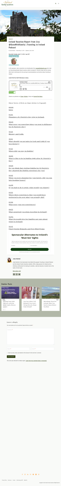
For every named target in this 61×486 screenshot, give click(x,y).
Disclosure (10, 480)
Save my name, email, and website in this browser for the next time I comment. (24, 352)
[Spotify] (33, 474)
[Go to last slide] (4, 298)
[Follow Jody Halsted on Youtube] (19, 274)
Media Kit (25, 480)
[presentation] (10, 293)
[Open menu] (58, 3)
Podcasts (11, 39)
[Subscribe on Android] (30, 92)
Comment (10, 329)
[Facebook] (22, 474)
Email (34, 349)
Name (9, 349)
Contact (14, 480)
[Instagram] (25, 474)
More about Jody (17, 271)
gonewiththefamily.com (41, 68)
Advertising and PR (19, 480)
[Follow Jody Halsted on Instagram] (16, 274)
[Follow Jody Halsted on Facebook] (14, 274)
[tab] (30, 108)
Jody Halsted (12, 50)
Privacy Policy (4, 480)
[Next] (57, 298)
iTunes (21, 96)
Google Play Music (38, 96)
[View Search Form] (56, 3)
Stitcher (26, 96)
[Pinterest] (39, 474)
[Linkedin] (28, 474)
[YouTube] (30, 474)
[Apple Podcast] (36, 474)
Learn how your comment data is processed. (36, 360)
